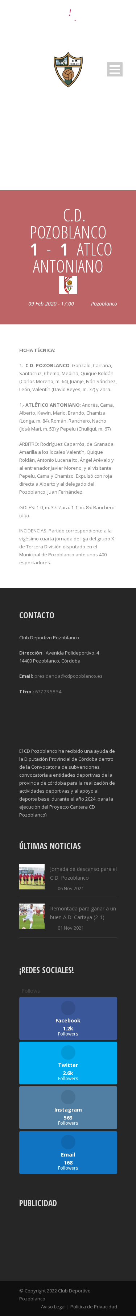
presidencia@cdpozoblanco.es (68, 676)
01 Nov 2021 (71, 928)
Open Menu (115, 69)
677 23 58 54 (48, 691)
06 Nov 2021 (71, 888)
